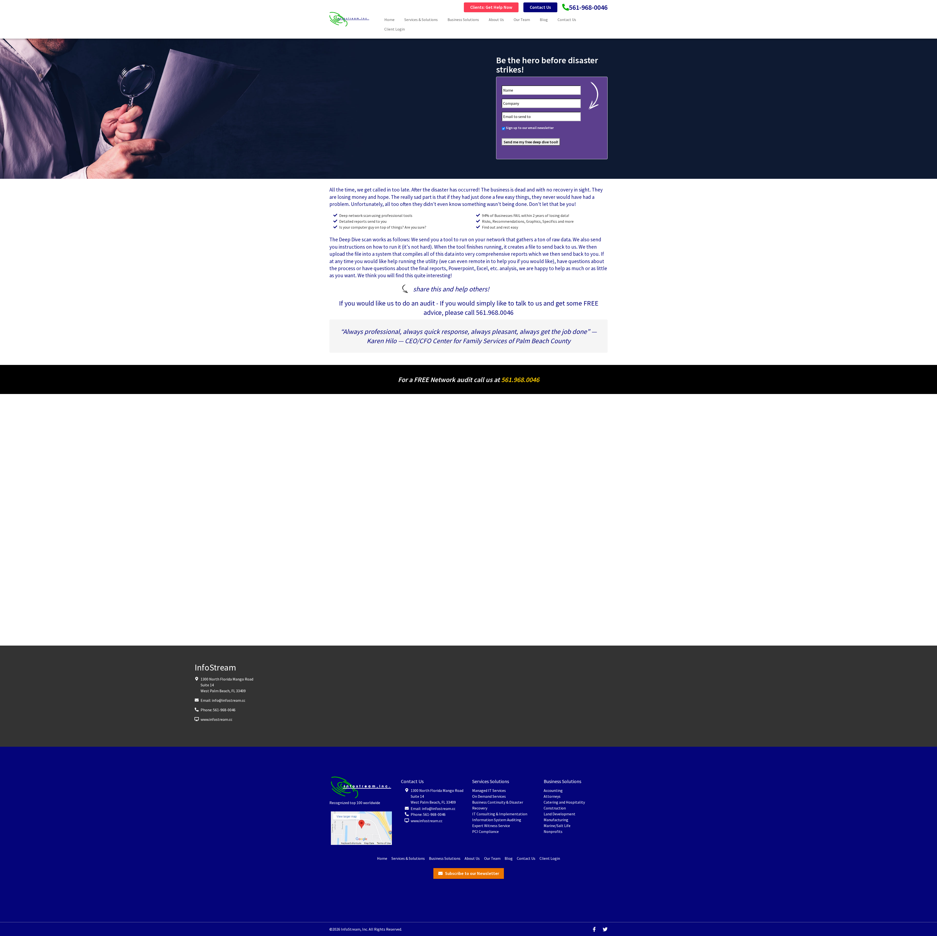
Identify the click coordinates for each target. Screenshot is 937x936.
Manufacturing (556, 819)
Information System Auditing (496, 819)
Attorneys (552, 796)
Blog (544, 19)
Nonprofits (553, 831)
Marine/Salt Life (557, 825)
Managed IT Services (489, 790)
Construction (555, 808)
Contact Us (540, 7)
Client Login (394, 29)
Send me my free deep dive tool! (531, 141)
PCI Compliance (485, 831)
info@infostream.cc (228, 700)
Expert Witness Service (491, 825)
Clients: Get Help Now (491, 7)
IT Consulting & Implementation (499, 813)
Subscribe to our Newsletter (472, 873)
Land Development (559, 813)
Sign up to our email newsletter (530, 128)
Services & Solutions (421, 19)
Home (389, 19)
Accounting (553, 790)
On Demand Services (489, 796)
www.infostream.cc (216, 719)
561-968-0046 (588, 7)
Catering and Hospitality (564, 802)
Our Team (522, 19)
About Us (496, 19)
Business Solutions (463, 19)
